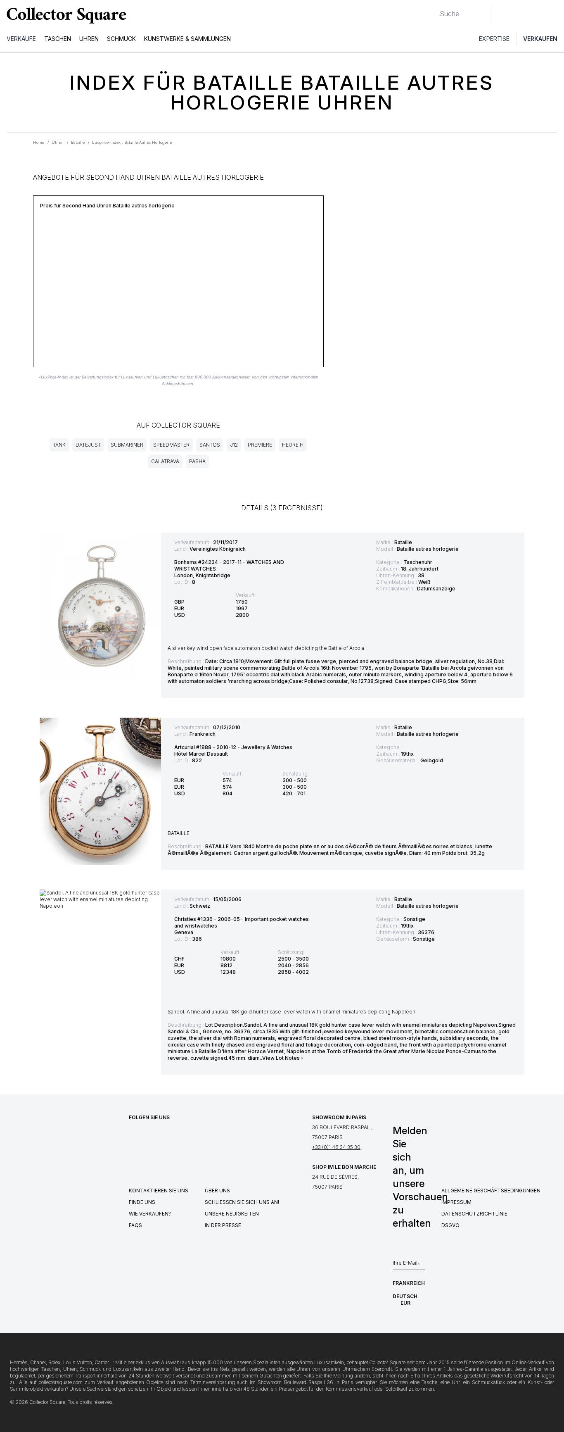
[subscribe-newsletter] (421, 1265)
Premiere (260, 445)
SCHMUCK (121, 38)
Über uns (217, 1190)
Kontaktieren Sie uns (158, 1190)
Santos (209, 445)
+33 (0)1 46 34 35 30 (336, 1147)
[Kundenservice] (502, 15)
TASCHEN (57, 38)
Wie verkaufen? (150, 1214)
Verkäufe (21, 38)
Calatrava (165, 461)
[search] (433, 10)
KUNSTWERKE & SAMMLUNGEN (187, 38)
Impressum (456, 1202)
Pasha (197, 461)
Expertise (494, 38)
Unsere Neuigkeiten (232, 1214)
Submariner (127, 445)
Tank (59, 445)
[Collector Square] (64, 15)
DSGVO (450, 1225)
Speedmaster (171, 445)
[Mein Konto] (555, 15)
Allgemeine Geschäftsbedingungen (490, 1190)
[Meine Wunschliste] (520, 15)
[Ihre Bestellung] (538, 15)
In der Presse (223, 1225)
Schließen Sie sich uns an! (242, 1202)
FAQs (135, 1225)
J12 (234, 445)
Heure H (292, 445)
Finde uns (142, 1202)
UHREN (89, 38)
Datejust (88, 445)
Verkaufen (540, 38)
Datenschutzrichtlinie (474, 1214)
